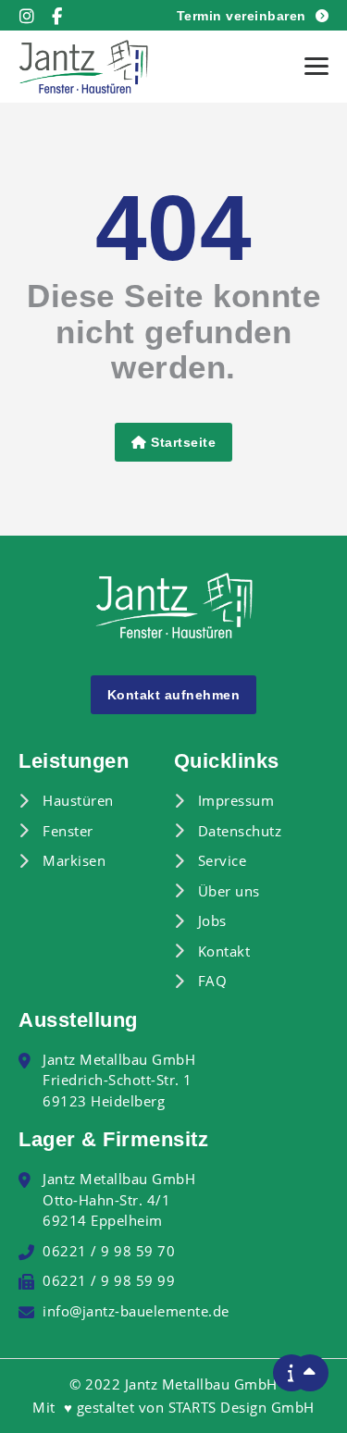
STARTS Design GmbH (241, 1407)
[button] (316, 67)
